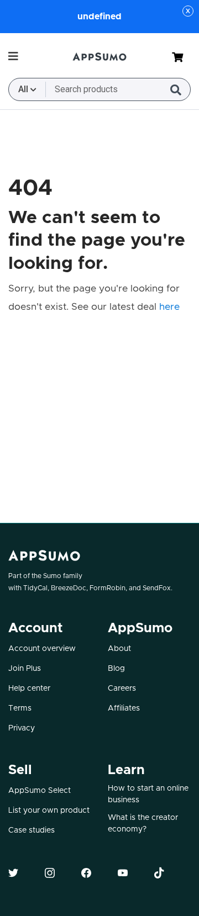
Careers (122, 688)
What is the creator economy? (143, 823)
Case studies (31, 830)
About (119, 649)
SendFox (157, 588)
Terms (20, 708)
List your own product (49, 810)
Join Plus (24, 669)
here (169, 307)
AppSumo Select (39, 791)
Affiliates (124, 708)
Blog (116, 669)
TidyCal (35, 588)
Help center (29, 688)
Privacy (21, 728)
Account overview (42, 649)
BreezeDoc (68, 588)
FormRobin (107, 588)
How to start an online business (148, 794)
